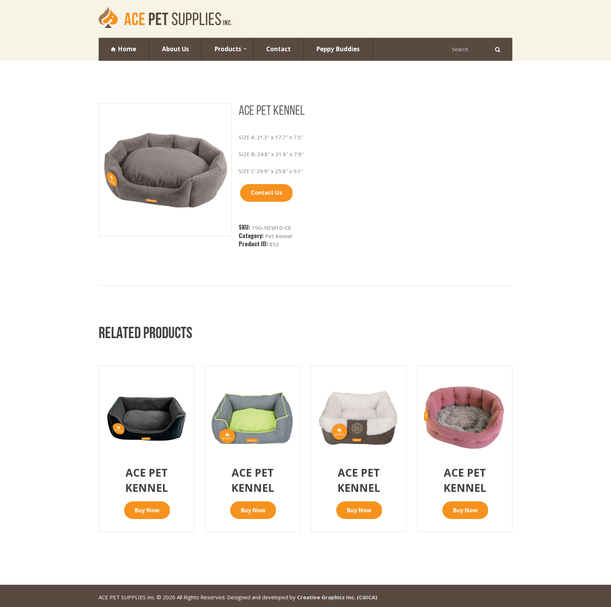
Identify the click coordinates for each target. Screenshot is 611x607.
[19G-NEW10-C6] (165, 170)
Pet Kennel (278, 236)
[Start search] (496, 49)
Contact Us (266, 192)
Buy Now (147, 510)
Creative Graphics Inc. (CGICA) (337, 597)
